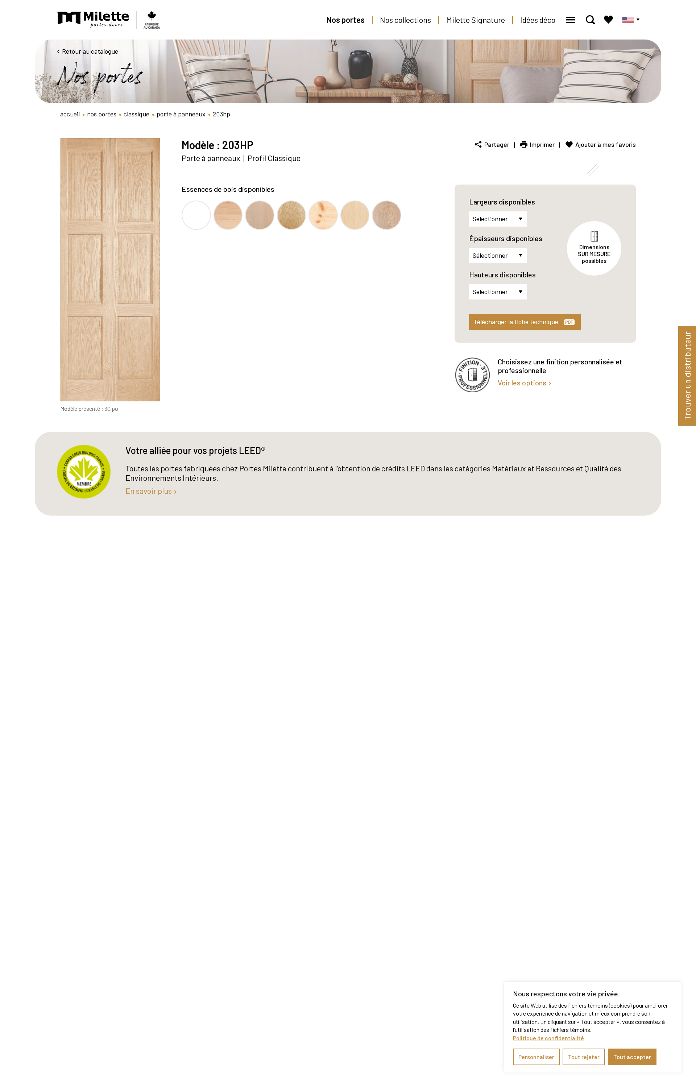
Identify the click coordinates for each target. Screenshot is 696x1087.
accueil (70, 114)
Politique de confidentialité (548, 1037)
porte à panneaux (181, 114)
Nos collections (405, 19)
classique (136, 114)
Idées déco (537, 19)
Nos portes (345, 19)
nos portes (101, 114)
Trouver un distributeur (687, 375)
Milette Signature (475, 19)
